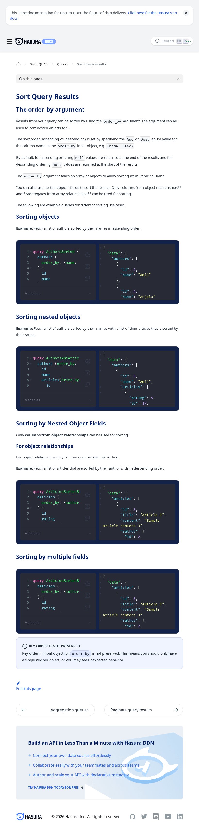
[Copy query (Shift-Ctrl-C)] (87, 278)
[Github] (132, 816)
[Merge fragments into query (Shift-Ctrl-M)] (87, 266)
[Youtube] (168, 816)
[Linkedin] (180, 816)
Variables (32, 293)
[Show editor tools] (89, 293)
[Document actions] (188, 41)
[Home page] (18, 64)
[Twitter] (144, 816)
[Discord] (156, 816)
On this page (31, 78)
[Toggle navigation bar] (9, 41)
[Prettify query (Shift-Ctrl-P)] (87, 255)
